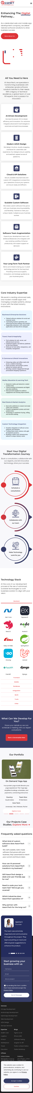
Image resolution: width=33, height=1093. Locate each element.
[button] (16, 1081)
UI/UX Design (5, 1022)
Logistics (4, 1036)
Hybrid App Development (9, 1016)
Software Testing (19, 1039)
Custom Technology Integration (14, 424)
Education (4, 1049)
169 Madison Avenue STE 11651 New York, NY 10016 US (7, 1060)
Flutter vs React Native (21, 1046)
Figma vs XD (18, 1033)
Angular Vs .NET (19, 1042)
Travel (3, 1046)
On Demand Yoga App (16, 781)
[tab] (16, 601)
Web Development (7, 1019)
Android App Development (9, 1012)
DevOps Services (6, 1025)
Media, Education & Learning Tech (15, 380)
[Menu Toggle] (31, 3)
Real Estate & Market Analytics (13, 402)
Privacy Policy (8, 990)
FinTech (3, 1039)
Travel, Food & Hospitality (11, 336)
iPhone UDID (18, 1036)
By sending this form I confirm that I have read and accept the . (15, 988)
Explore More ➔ (21, 824)
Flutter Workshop (19, 1049)
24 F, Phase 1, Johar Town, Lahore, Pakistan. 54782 (23, 1060)
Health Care (5, 1033)
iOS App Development (8, 1009)
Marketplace (5, 1042)
